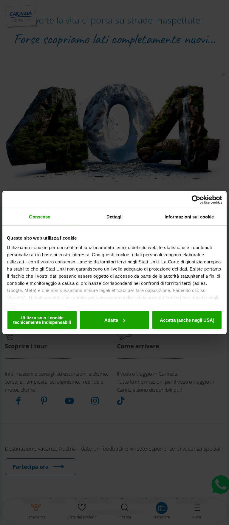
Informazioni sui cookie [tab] (189, 216)
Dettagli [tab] (114, 216)
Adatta (111, 320)
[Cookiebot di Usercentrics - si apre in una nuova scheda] (196, 199)
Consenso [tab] (39, 216)
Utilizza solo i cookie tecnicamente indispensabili (42, 320)
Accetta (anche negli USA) (187, 320)
